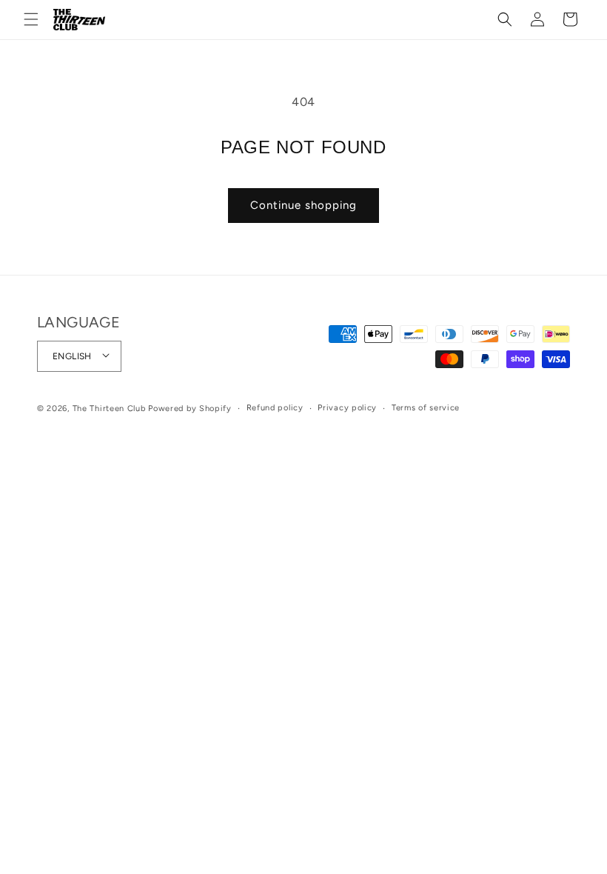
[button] (31, 19)
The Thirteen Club (109, 408)
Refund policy (275, 408)
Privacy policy (347, 408)
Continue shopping (303, 205)
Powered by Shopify (190, 408)
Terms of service (426, 408)
